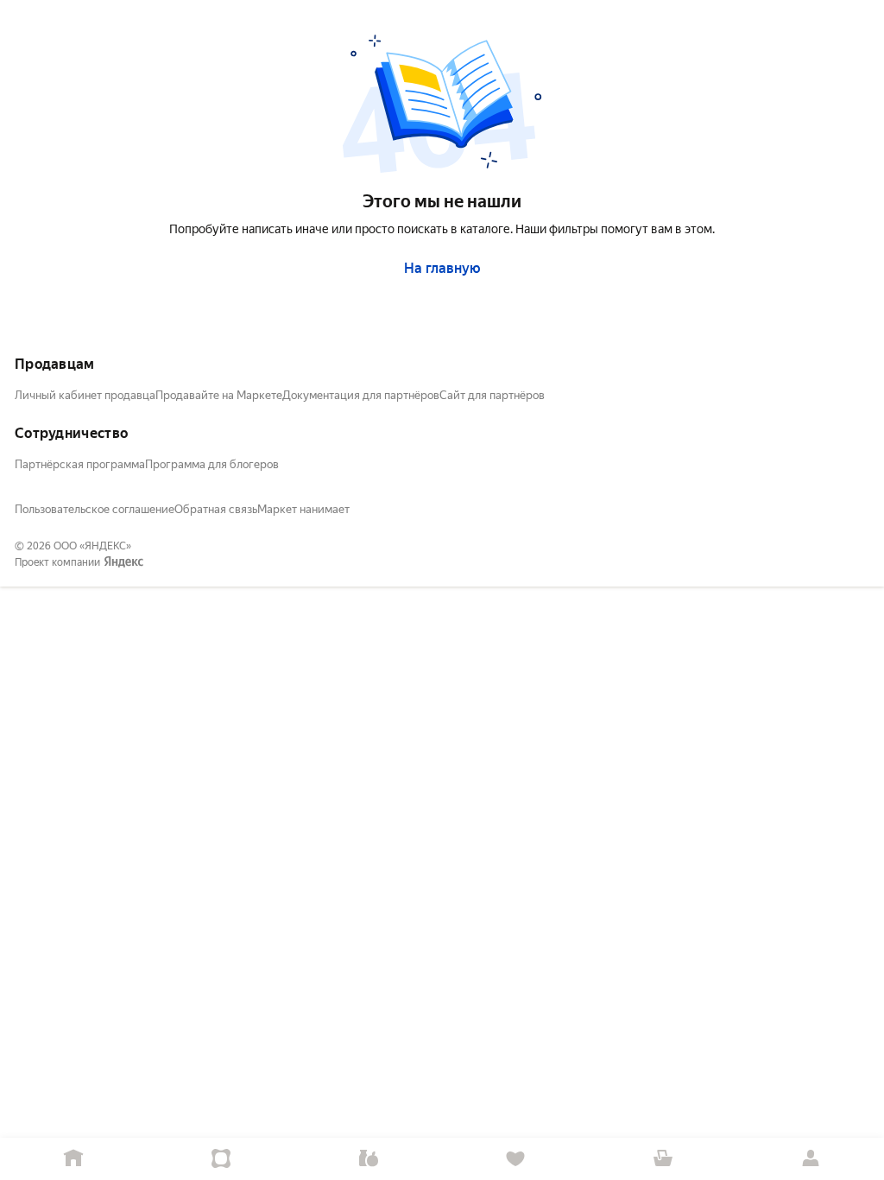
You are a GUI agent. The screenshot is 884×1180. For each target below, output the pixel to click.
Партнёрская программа (80, 464)
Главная (74, 1159)
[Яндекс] (123, 562)
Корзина (663, 1159)
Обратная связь (215, 509)
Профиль (810, 1159)
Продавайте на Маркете (218, 395)
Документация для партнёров (360, 395)
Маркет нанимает (303, 509)
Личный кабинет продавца (85, 395)
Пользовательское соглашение (94, 509)
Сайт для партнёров (492, 395)
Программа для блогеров (212, 464)
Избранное (516, 1159)
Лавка (368, 1159)
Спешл (221, 1159)
